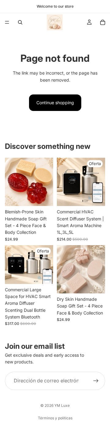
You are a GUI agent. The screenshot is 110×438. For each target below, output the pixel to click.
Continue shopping (55, 102)
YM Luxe (62, 405)
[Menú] (7, 22)
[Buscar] (20, 22)
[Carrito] (102, 22)
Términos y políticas (55, 418)
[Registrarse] (96, 380)
